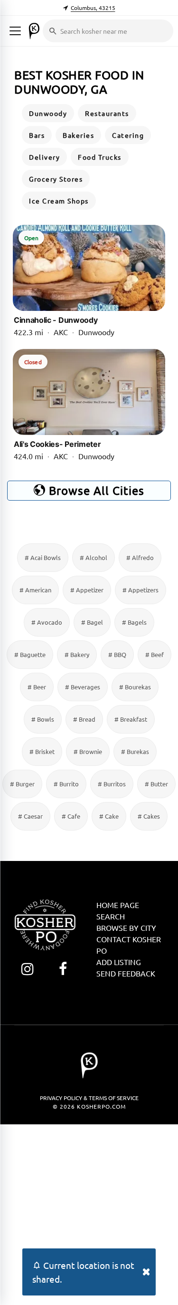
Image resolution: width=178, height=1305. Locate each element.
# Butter (156, 784)
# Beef (154, 654)
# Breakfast (130, 719)
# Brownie (88, 751)
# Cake (109, 816)
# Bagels (134, 622)
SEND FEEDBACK (125, 973)
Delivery (44, 157)
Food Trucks (100, 157)
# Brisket (42, 751)
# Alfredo (140, 557)
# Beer (37, 687)
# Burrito (66, 784)
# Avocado (46, 622)
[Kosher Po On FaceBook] (63, 969)
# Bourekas (135, 687)
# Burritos (112, 784)
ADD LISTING (118, 962)
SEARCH (110, 916)
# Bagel (92, 622)
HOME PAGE (117, 904)
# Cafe (71, 816)
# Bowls (42, 719)
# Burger (22, 784)
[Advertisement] (89, 1213)
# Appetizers (140, 590)
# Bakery (77, 654)
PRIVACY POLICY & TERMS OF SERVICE (89, 1098)
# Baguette (30, 654)
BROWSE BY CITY (126, 927)
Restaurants (107, 113)
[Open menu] (15, 30)
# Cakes (149, 816)
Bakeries (78, 135)
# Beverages (82, 687)
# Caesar (30, 816)
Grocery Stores (56, 178)
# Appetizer (86, 590)
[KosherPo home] (34, 30)
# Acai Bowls (43, 557)
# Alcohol (93, 557)
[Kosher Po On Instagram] (27, 969)
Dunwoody (48, 113)
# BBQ (117, 654)
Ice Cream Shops (59, 200)
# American (35, 590)
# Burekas (135, 751)
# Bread (84, 719)
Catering (128, 135)
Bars (37, 135)
